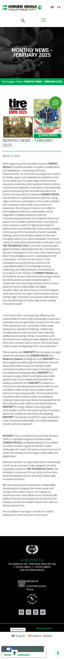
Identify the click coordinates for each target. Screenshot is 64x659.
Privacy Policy (18, 629)
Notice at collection (17, 654)
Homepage (8, 81)
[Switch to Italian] (58, 7)
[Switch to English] (52, 7)
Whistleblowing (44, 628)
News (19, 81)
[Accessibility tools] (14, 653)
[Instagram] (28, 612)
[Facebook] (21, 612)
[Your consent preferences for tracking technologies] (58, 653)
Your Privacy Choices (27, 649)
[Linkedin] (35, 612)
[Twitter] (43, 612)
